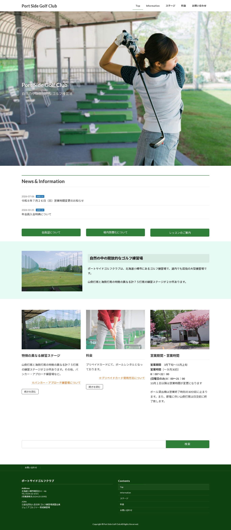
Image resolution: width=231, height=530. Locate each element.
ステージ (124, 498)
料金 (122, 504)
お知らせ (40, 196)
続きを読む (30, 391)
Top (121, 487)
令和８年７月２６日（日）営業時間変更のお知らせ (53, 200)
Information (125, 492)
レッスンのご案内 (180, 232)
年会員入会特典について (36, 214)
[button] (51, 232)
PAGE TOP (222, 511)
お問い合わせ (31, 467)
